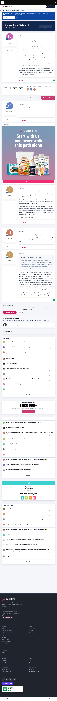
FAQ (3, 635)
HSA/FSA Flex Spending (7, 630)
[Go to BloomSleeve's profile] (4, 379)
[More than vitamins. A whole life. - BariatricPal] (28, 153)
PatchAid (4, 658)
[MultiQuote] (19, 120)
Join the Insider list (7, 617)
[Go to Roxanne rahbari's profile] (4, 374)
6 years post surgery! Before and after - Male (17, 368)
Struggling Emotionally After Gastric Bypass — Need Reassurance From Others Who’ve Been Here (29, 352)
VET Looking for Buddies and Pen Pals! (15, 444)
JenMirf (10, 238)
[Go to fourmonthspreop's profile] (4, 540)
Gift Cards (4, 650)
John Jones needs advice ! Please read (15, 556)
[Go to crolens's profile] (4, 384)
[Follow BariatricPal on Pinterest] (10, 679)
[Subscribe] (34, 490)
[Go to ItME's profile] (28, 89)
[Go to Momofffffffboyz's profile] (4, 509)
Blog (3, 628)
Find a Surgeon (32, 632)
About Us (4, 626)
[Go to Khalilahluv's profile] (4, 423)
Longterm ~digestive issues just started (16, 341)
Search (30, 635)
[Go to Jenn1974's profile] (4, 364)
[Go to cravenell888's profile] (31, 89)
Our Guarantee (32, 667)
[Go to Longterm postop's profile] (4, 342)
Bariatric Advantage (6, 671)
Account (31, 662)
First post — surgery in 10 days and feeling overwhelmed (20, 524)
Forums (31, 626)
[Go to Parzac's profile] (4, 514)
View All (28, 394)
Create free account (9, 312)
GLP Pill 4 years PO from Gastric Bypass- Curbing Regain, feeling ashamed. (25, 539)
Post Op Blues (9, 389)
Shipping (31, 658)
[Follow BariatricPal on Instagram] (7, 679)
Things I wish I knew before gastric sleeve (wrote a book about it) (22, 378)
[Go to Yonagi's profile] (4, 352)
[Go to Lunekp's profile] (4, 369)
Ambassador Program (7, 648)
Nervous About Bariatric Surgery (14, 384)
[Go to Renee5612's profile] (4, 359)
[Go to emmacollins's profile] (4, 347)
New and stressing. (11, 514)
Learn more (2, 2)
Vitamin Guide (5, 639)
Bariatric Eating (5, 667)
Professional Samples (34, 671)
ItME (9, 195)
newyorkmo (10, 42)
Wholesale (31, 669)
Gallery (31, 630)
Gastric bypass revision (12, 363)
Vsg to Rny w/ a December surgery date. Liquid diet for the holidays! (23, 422)
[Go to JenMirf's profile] (34, 89)
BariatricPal (4, 660)
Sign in (17, 17)
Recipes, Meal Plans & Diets (8, 632)
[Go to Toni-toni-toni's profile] (4, 389)
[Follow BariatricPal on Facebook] (3, 679)
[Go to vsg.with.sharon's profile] (4, 428)
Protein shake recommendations (14, 508)
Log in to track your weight (28, 411)
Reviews (4, 637)
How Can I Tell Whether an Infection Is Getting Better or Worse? (22, 347)
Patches (8, 373)
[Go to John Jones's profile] (4, 519)
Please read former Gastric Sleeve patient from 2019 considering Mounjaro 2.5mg (27, 519)
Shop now (28, 181)
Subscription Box (6, 641)
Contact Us (31, 665)
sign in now (34, 320)
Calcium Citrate (10, 358)
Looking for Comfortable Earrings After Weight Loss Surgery (21, 544)
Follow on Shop (8, 683)
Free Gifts (4, 652)
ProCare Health (5, 665)
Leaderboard (32, 628)
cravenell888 (9, 111)
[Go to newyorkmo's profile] (9, 36)
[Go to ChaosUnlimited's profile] (4, 470)
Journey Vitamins (6, 669)
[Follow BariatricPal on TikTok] (14, 679)
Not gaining (9, 534)
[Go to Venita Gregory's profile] (4, 535)
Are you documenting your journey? (15, 427)
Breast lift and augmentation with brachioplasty (18, 469)
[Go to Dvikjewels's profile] (4, 545)
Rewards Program (6, 643)
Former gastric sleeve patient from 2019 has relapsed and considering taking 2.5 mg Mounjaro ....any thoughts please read (27, 550)
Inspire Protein (5, 662)
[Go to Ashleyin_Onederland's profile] (4, 444)
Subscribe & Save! (6, 646)
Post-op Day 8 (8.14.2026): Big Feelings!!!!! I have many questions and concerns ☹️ (26, 459)
